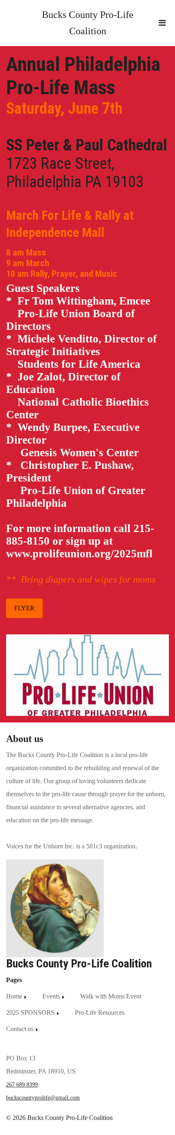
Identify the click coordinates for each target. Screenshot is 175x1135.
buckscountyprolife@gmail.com (43, 1098)
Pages (14, 979)
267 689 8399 (22, 1085)
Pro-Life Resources (100, 1012)
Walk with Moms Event (110, 996)
